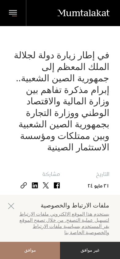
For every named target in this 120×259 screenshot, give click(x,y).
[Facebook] (57, 185)
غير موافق (90, 250)
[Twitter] (46, 185)
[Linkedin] (35, 185)
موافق (30, 250)
